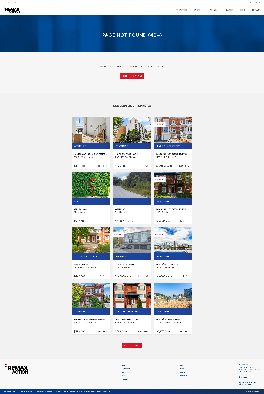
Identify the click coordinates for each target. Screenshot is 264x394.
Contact (256, 10)
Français (183, 375)
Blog (242, 10)
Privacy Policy (80, 391)
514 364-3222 (247, 384)
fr (259, 2)
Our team (198, 10)
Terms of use (90, 391)
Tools (124, 375)
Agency (213, 10)
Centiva (257, 391)
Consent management (103, 391)
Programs (125, 379)
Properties (181, 10)
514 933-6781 (246, 371)
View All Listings (132, 345)
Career (229, 10)
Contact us (11, 2)
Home (124, 76)
